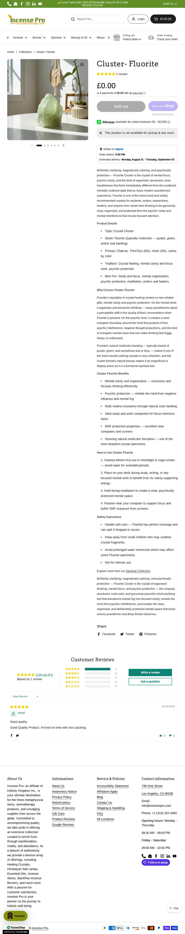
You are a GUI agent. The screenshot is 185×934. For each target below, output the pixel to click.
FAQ (100, 813)
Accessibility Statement (113, 786)
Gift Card (58, 813)
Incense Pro (40, 928)
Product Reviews (63, 819)
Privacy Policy (62, 797)
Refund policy (61, 802)
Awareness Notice (64, 791)
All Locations (105, 819)
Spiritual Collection (138, 571)
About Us (58, 786)
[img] (19, 707)
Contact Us (104, 802)
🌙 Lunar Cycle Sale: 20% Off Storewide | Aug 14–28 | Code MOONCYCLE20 (92, 4)
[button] (163, 19)
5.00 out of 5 (44, 674)
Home (10, 51)
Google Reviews (63, 824)
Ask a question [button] (150, 681)
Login (141, 18)
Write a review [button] (150, 672)
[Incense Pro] (26, 19)
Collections (25, 51)
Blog (100, 797)
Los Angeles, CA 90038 (157, 793)
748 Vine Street (152, 786)
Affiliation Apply (107, 791)
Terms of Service (63, 808)
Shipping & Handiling (111, 808)
